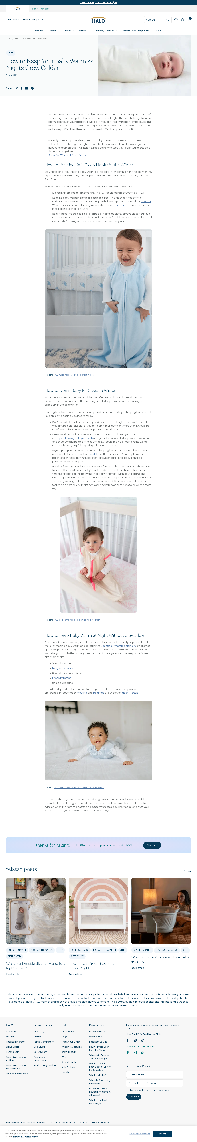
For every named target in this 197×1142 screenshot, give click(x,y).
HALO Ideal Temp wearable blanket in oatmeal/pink (77, 620)
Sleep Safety (14, 956)
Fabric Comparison (44, 1042)
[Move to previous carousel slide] (185, 871)
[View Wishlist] (175, 20)
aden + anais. (130, 693)
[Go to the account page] (181, 20)
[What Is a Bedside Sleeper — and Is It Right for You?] (36, 911)
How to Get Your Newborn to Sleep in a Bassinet (100, 1092)
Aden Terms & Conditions (59, 1123)
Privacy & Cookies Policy (25, 1137)
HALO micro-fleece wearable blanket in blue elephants (79, 788)
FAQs (64, 1037)
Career (86, 1123)
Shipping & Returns (72, 1047)
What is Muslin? (97, 1075)
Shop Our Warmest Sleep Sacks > (68, 155)
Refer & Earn (12, 1052)
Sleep (11, 53)
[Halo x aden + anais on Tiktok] (143, 1041)
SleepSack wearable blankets (118, 646)
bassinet (146, 201)
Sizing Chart (12, 1047)
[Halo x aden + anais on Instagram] (135, 1041)
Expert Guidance (17, 950)
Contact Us (68, 1032)
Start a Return (69, 1052)
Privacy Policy (12, 1123)
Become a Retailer (100, 1123)
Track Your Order (71, 1042)
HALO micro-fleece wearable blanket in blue (74, 375)
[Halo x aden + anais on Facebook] (128, 1041)
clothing (82, 693)
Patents (77, 1123)
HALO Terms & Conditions (33, 1123)
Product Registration (17, 1074)
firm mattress (124, 205)
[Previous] (67, 2)
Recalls (65, 1072)
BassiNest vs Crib (98, 1042)
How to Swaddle (97, 1032)
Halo (16, 39)
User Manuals (69, 1062)
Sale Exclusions (69, 1067)
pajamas (98, 693)
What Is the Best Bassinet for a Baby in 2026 (160, 960)
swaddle (93, 454)
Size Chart (39, 1047)
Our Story (11, 1032)
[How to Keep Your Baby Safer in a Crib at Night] (98, 911)
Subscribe (133, 1097)
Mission (10, 1037)
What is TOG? (96, 1037)
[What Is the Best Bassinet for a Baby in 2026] (161, 911)
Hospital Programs (16, 1042)
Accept (162, 1134)
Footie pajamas (61, 678)
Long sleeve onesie (63, 668)
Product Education (42, 950)
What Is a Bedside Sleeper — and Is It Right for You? (35, 966)
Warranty (67, 1057)
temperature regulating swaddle (74, 438)
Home (9, 39)
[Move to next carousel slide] (189, 871)
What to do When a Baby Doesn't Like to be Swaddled (100, 1067)
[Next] (130, 2)
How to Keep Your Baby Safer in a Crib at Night (95, 966)
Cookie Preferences (139, 1134)
